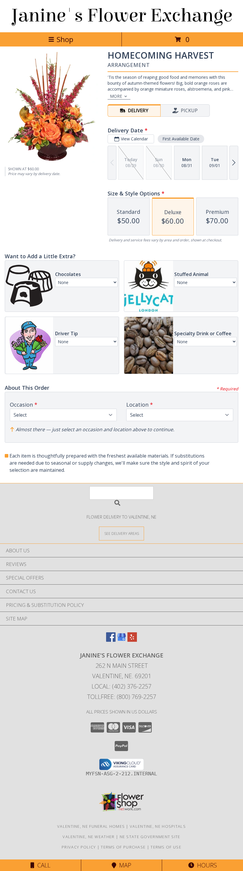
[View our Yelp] (132, 639)
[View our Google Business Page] (121, 639)
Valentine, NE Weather (88, 836)
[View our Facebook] (111, 639)
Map (123, 865)
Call (42, 865)
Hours (205, 865)
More (116, 96)
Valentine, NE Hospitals (158, 826)
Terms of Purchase (123, 847)
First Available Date (180, 139)
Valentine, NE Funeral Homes (91, 826)
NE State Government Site (150, 836)
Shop (65, 39)
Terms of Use (166, 847)
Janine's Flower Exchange (121, 15)
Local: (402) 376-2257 (121, 686)
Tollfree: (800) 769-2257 (121, 697)
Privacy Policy (79, 847)
